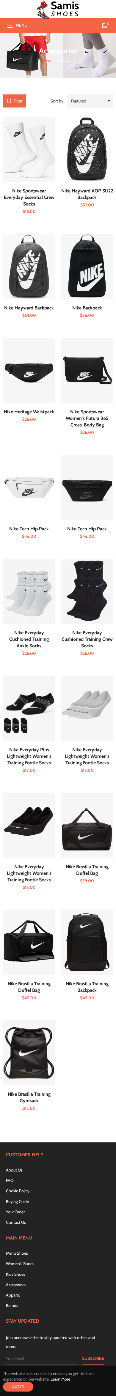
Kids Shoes (15, 1274)
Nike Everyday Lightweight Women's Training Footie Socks (87, 756)
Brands (12, 1305)
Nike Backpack (87, 308)
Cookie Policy (17, 1190)
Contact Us (16, 1222)
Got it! (18, 1386)
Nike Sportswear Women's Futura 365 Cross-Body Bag (87, 418)
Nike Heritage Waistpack (29, 412)
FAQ (10, 1180)
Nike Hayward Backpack (29, 308)
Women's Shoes (20, 1263)
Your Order (15, 1212)
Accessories (16, 1284)
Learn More (60, 1379)
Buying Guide (17, 1201)
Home (45, 61)
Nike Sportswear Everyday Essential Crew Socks (29, 197)
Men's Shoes (17, 1253)
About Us (14, 1170)
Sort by (57, 101)
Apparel (13, 1295)
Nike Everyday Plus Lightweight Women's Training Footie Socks (29, 756)
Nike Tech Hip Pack (29, 529)
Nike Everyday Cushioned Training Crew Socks (87, 639)
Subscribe (93, 1358)
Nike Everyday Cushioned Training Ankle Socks (29, 639)
